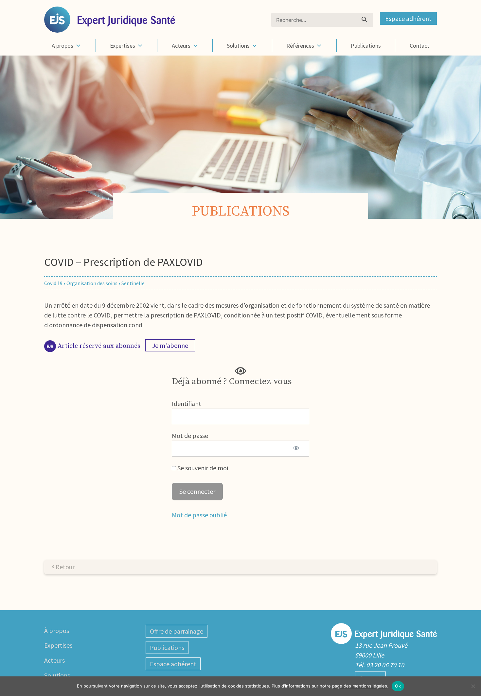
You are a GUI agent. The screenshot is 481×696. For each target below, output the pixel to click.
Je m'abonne (170, 345)
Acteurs (181, 45)
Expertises (122, 45)
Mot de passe (190, 435)
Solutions (238, 45)
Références (300, 45)
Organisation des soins (91, 283)
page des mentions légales (359, 685)
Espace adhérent (408, 18)
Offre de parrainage (176, 631)
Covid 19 (53, 283)
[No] (473, 686)
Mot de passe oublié (199, 515)
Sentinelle (133, 283)
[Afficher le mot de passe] (296, 448)
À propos (56, 630)
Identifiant (186, 403)
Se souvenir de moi (202, 468)
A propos (62, 45)
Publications (366, 45)
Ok (398, 685)
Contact (419, 45)
